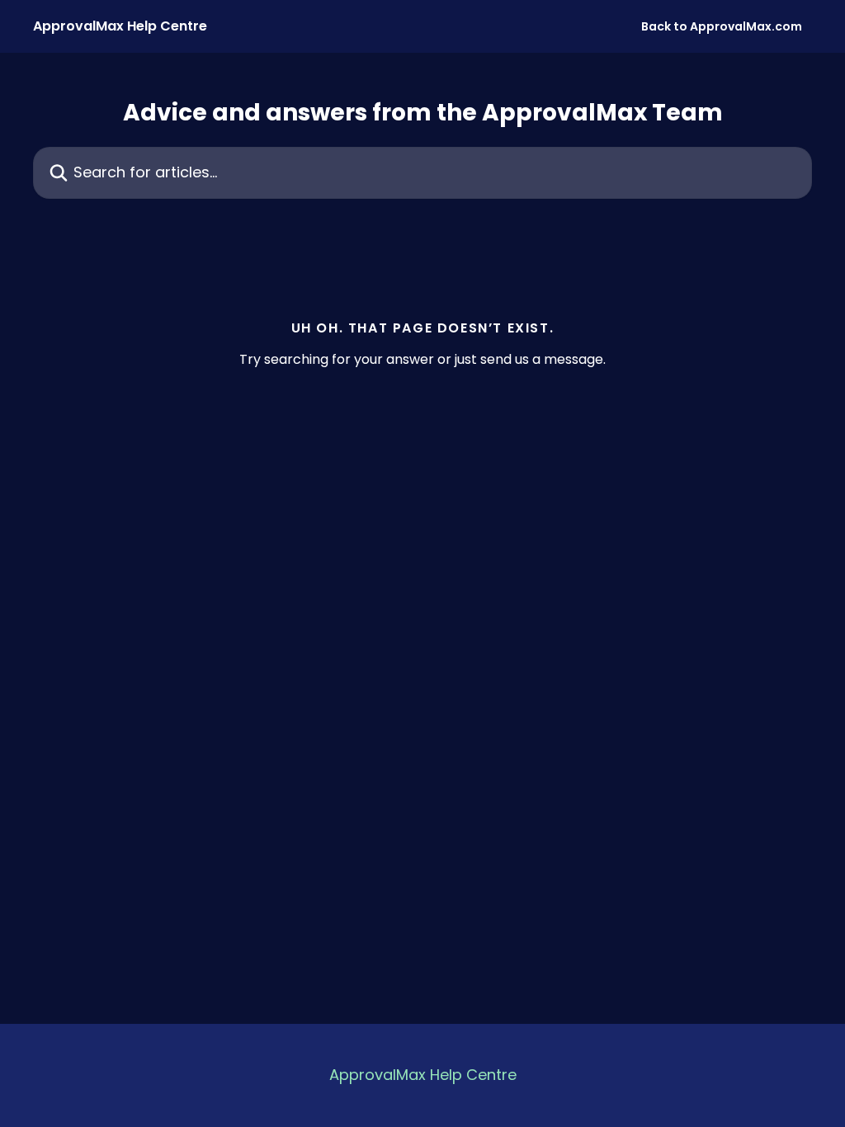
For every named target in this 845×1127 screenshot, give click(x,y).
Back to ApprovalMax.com (721, 26)
